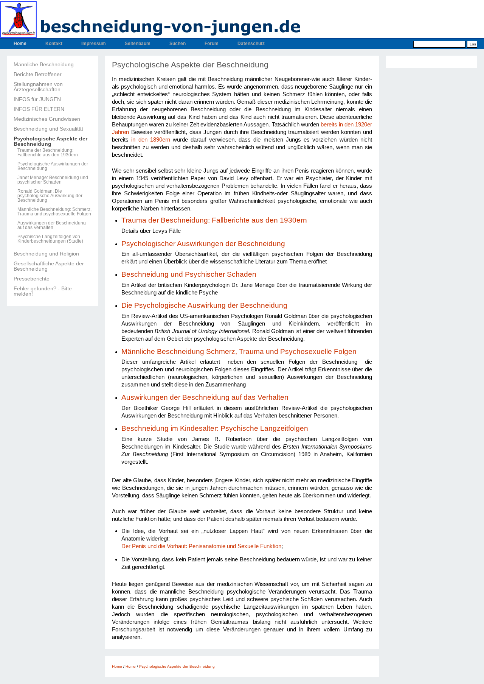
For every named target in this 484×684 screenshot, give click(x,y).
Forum (212, 43)
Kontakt (53, 43)
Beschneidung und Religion (46, 253)
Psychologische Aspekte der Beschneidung (50, 141)
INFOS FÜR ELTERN (39, 109)
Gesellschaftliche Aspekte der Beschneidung (49, 266)
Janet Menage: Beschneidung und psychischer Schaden (52, 179)
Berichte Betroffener (38, 74)
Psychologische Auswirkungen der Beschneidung (52, 166)
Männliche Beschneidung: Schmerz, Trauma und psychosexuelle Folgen (54, 211)
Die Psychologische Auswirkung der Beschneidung (204, 305)
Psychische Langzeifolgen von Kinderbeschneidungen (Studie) (50, 238)
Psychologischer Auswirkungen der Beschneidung (204, 244)
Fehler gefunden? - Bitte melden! (43, 291)
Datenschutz (251, 43)
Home (20, 43)
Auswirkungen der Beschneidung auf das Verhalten (51, 225)
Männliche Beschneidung (44, 64)
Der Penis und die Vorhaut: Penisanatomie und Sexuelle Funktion (201, 546)
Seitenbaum (137, 43)
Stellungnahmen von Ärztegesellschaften (38, 86)
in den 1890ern (150, 140)
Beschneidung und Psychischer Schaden (188, 274)
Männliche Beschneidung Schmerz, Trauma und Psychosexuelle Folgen (239, 351)
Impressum (93, 43)
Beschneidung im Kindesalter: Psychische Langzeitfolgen (214, 428)
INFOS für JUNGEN (37, 99)
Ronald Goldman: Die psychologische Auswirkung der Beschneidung (49, 196)
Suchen (177, 43)
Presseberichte (32, 278)
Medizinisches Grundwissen (47, 119)
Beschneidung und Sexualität (48, 128)
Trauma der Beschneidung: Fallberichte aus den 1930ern (47, 152)
